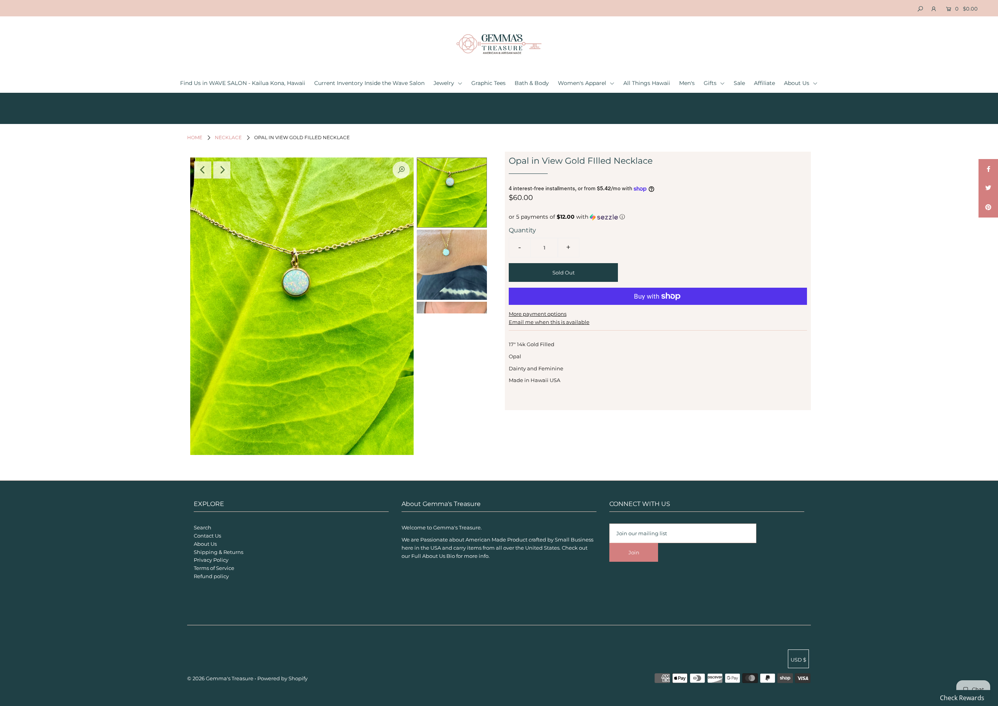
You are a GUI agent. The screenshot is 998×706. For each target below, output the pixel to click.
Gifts (711, 83)
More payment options (537, 314)
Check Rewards (962, 698)
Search (202, 527)
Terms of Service (214, 568)
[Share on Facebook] (988, 169)
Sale (739, 83)
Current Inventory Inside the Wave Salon (369, 83)
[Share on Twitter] (988, 188)
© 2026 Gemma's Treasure (220, 678)
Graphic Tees (488, 83)
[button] (658, 217)
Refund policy (211, 576)
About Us (797, 83)
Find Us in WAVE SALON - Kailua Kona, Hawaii (242, 83)
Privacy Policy (211, 560)
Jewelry (445, 83)
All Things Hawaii (646, 83)
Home (194, 137)
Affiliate (764, 83)
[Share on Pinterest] (988, 208)
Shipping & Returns (218, 552)
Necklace (228, 137)
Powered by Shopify (282, 678)
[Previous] (202, 170)
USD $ (798, 659)
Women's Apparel (583, 83)
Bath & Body (532, 83)
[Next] (221, 170)
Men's (687, 83)
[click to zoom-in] (401, 170)
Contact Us (207, 536)
